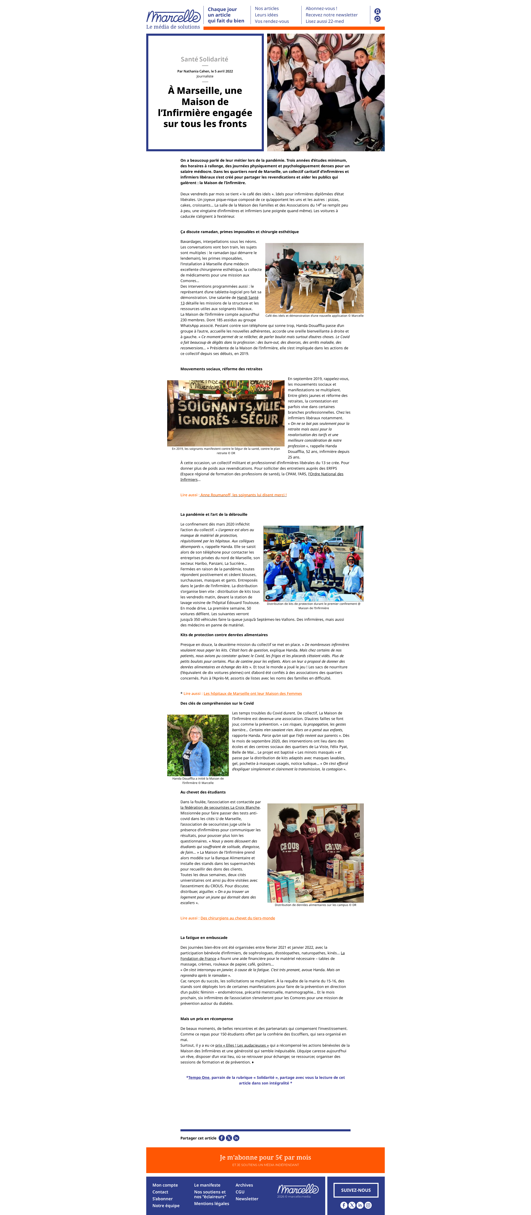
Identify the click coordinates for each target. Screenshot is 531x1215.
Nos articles (267, 8)
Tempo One (198, 1077)
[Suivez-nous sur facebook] (343, 1205)
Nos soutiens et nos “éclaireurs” (210, 1194)
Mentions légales (211, 1203)
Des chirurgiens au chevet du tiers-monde (238, 918)
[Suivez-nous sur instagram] (368, 1205)
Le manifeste (207, 1185)
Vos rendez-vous (272, 21)
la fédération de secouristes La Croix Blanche (220, 807)
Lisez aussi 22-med (325, 21)
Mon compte (165, 1185)
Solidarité (213, 59)
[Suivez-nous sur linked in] (360, 1205)
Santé (189, 59)
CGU (240, 1192)
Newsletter (247, 1199)
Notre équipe (166, 1205)
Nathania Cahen (196, 71)
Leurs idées (266, 15)
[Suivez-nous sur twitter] (352, 1205)
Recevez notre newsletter (332, 15)
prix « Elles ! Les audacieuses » (242, 1045)
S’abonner (162, 1199)
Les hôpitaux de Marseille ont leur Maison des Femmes (253, 693)
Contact (160, 1192)
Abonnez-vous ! (321, 8)
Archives (244, 1185)
